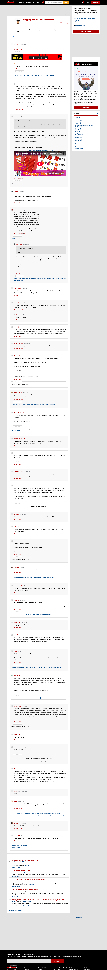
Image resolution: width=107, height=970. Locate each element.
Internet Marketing (25, 881)
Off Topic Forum (79, 143)
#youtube (29, 36)
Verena (77, 21)
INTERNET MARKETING (28, 24)
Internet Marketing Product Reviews (83, 136)
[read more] (27, 865)
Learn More (86, 107)
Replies (14, 867)
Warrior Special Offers (43, 967)
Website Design (79, 140)
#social (24, 36)
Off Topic (23, 862)
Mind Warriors (78, 137)
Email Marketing (79, 126)
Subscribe (38, 24)
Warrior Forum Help (79, 146)
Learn (38, 2)
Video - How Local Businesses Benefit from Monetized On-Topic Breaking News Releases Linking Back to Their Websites (40, 279)
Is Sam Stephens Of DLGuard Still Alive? (25, 889)
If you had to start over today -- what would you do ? (29, 879)
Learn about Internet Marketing (61, 967)
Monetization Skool (16, 238)
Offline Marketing (79, 131)
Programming (78, 139)
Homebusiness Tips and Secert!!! (19, 845)
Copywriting (78, 133)
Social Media (78, 129)
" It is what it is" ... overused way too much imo (27, 860)
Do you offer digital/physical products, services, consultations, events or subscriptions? (39, 814)
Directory (71, 967)
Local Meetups (78, 145)
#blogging (12, 36)
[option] (86, 85)
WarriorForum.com (80, 25)
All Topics (77, 117)
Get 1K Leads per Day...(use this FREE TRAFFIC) (51, 667)
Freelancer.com (87, 967)
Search (65, 2)
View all (96, 113)
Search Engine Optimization (81, 122)
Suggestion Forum (79, 148)
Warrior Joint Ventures (80, 142)
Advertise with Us (64, 14)
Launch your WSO (86, 31)
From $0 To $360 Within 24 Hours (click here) (23, 667)
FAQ (24, 967)
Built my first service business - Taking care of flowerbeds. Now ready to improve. (38, 900)
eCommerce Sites (79, 134)
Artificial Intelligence (80, 120)
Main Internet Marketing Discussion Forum (85, 119)
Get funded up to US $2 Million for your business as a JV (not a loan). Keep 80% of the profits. (35, 698)
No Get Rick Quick (16, 847)
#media (18, 36)
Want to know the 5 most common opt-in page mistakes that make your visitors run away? (33, 404)
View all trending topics (15, 910)
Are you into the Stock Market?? (22, 870)
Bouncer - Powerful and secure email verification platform (86, 93)
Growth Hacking (79, 128)
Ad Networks (78, 123)
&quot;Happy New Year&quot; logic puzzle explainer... (40, 150)
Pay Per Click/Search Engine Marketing (84, 125)
